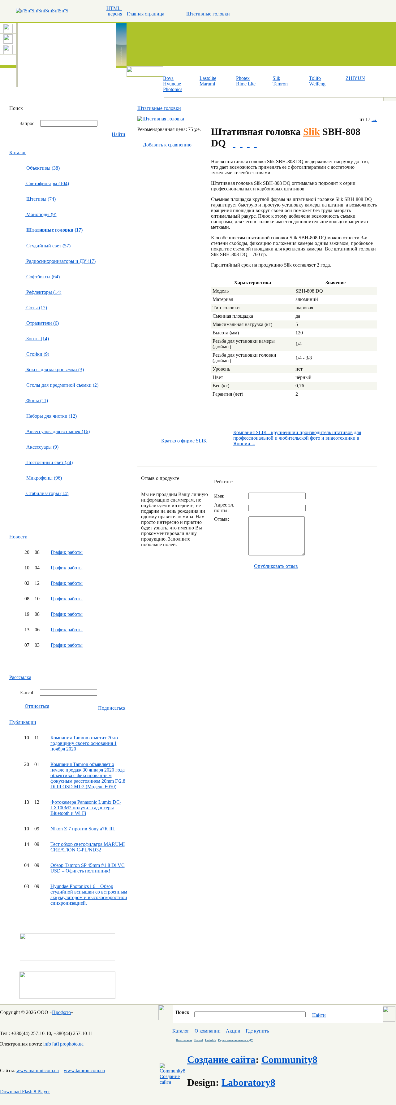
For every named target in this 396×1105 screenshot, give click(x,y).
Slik (276, 78)
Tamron (280, 83)
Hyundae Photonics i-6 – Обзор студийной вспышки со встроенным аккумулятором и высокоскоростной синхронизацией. (88, 895)
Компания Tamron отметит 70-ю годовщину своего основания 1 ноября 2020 (84, 743)
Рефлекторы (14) (43, 292)
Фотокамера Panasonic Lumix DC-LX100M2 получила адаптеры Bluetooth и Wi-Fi (85, 807)
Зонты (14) (37, 338)
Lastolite (208, 78)
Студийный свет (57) (48, 245)
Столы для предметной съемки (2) (61, 385)
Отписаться (37, 706)
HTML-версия (114, 11)
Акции (233, 1030)
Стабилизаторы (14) (46, 493)
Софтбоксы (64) (42, 276)
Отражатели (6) (42, 323)
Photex (243, 78)
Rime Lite (246, 83)
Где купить (257, 1030)
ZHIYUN (355, 78)
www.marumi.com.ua (37, 1070)
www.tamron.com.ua (84, 1070)
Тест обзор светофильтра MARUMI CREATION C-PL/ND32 (87, 847)
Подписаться (111, 708)
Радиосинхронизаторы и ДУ (235, 1040)
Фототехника (184, 1040)
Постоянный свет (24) (49, 462)
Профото (61, 1012)
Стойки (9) (37, 354)
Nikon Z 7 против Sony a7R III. (82, 828)
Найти (118, 134)
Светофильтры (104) (47, 183)
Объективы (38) (42, 168)
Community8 (289, 1059)
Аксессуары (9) (41, 447)
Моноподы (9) (40, 214)
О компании (208, 1030)
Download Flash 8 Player (25, 1091)
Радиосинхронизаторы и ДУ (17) (60, 261)
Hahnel (198, 1040)
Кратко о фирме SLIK (184, 440)
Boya (168, 78)
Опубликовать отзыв (276, 566)
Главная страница (145, 13)
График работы (67, 552)
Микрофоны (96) (43, 478)
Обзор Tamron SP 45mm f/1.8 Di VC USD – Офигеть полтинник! (87, 868)
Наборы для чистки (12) (51, 416)
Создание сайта (221, 1059)
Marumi (207, 83)
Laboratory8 (248, 1082)
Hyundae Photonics (172, 86)
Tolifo (315, 78)
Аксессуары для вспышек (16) (57, 431)
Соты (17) (36, 307)
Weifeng (317, 83)
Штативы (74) (40, 199)
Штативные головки (208, 13)
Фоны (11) (36, 400)
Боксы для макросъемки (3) (54, 369)
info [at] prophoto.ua (63, 1043)
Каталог (17, 152)
